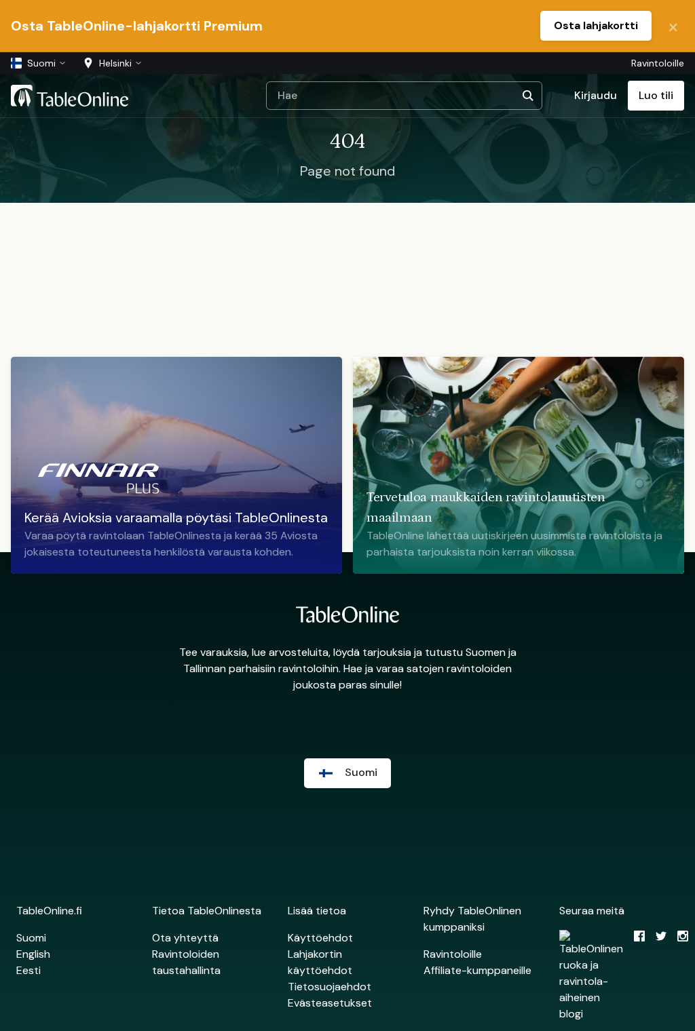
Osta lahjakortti (596, 25)
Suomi (31, 938)
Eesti (28, 970)
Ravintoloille (657, 63)
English (33, 954)
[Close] (673, 26)
